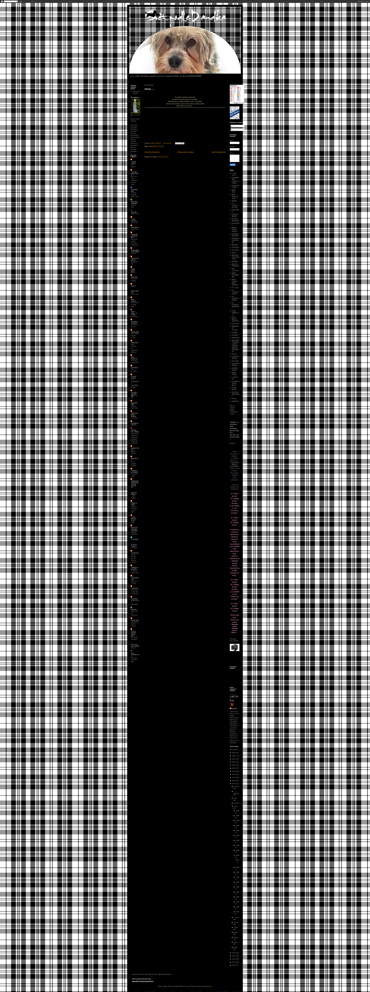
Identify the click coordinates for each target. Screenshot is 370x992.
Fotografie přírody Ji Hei (134, 235)
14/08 (237, 892)
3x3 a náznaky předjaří (133, 463)
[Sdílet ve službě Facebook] (181, 143)
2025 (234, 753)
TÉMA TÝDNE (234, 373)
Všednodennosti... (135, 578)
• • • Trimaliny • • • (135, 654)
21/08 (237, 850)
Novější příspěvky (152, 151)
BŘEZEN (133, 425)
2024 (234, 756)
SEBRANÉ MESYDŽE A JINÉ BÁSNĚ (134, 483)
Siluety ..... (149, 89)
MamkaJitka (135, 332)
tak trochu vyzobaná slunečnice (134, 529)
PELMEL (235, 332)
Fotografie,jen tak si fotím (135, 251)
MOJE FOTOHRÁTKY (235, 275)
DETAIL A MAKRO (235, 215)
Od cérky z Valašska (134, 393)
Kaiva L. (133, 286)
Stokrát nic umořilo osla (135, 571)
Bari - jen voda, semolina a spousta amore (134, 180)
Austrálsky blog (134, 190)
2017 (234, 777)
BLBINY (234, 201)
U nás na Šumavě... (134, 545)
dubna (236, 932)
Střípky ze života (134, 504)
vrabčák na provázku (134, 568)
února (236, 942)
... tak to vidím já (133, 162)
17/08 (237, 877)
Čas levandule (134, 370)
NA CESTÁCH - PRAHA (235, 298)
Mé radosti (134, 367)
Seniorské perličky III (134, 361)
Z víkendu (134, 548)
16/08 (237, 882)
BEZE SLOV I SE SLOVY (235, 196)
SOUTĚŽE (235, 361)
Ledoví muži (134, 294)
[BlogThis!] (178, 143)
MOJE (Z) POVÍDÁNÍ (235, 265)
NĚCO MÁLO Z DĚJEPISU (235, 319)
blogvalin (134, 212)
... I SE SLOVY (234, 174)
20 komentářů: (167, 143)
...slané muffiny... (134, 497)
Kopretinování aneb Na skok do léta (135, 592)
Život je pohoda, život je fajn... (133, 633)
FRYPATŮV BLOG (135, 259)
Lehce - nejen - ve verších (134, 313)
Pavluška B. (135, 423)
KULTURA (235, 250)
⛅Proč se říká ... (134, 396)
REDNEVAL (134, 459)
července (236, 917)
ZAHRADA (235, 401)
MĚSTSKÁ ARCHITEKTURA (235, 257)
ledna (235, 947)
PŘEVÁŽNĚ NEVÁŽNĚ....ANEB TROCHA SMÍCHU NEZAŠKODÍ (235, 345)
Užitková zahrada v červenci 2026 (134, 509)
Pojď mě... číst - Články (135, 431)
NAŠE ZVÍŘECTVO (235, 312)
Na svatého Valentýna (134, 638)
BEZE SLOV (233, 191)
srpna (235, 806)
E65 (132, 487)
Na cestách (235, 287)
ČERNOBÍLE (235, 211)
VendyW (234, 709)
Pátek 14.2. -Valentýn (135, 582)
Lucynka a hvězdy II (134, 322)
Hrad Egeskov (133, 165)
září (235, 803)
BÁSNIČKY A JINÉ (235, 186)
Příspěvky (235, 126)
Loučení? (134, 253)
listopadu (236, 793)
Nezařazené (235, 323)
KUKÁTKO (235, 247)
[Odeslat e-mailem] (176, 143)
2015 (234, 784)
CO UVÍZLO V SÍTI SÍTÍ (235, 205)
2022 (234, 762)
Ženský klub (135, 620)
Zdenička (134, 610)
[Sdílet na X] (180, 143)
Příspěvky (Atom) (163, 157)
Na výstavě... (135, 418)
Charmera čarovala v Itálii (134, 659)
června (236, 922)
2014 (234, 953)
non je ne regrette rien (234, 485)
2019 (234, 771)
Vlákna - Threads (133, 452)
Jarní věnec (134, 229)
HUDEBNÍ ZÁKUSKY (235, 235)
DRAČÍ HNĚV (133, 521)
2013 (234, 956)
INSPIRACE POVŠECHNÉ (235, 240)
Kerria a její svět (134, 291)
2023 (234, 759)
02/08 (237, 912)
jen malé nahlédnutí (134, 533)
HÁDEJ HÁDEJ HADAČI (234, 229)
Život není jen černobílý (135, 645)
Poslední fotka (133, 206)
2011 (234, 962)
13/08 (237, 897)
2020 (234, 768)
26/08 (237, 825)
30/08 (237, 816)
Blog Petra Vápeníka (134, 202)
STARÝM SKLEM (234, 369)
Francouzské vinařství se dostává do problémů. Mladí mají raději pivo (135, 438)
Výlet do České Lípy (134, 407)
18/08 (237, 872)
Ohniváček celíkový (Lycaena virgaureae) (134, 242)
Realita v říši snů (135, 449)
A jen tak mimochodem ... (134, 173)
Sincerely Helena (134, 493)
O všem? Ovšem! (133, 377)
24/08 (237, 835)
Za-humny (134, 599)
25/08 (237, 830)
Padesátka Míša (134, 403)
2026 (234, 749)
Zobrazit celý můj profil (234, 741)
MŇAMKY (235, 261)
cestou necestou (134, 220)
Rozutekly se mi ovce (134, 326)
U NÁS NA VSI (235, 378)
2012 (234, 959)
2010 (234, 965)
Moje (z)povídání (235, 269)
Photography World (136, 92)
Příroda (234, 354)
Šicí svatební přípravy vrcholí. (135, 335)
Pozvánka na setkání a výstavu (135, 624)
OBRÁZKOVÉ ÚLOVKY (156, 146)
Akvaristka (134, 316)
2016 (234, 780)
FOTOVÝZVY (235, 224)
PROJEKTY (235, 338)
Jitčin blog (134, 277)
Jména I (133, 648)
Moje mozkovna (134, 358)
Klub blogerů (133, 300)
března (236, 937)
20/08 (237, 855)
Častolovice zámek (134, 475)
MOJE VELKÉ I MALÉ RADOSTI (235, 282)
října (235, 798)
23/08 (237, 840)
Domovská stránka (186, 151)
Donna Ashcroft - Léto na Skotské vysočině (134, 558)
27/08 (237, 820)
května (236, 927)
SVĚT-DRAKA (133, 518)
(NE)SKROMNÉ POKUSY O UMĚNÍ (235, 180)
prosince (236, 786)
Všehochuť (134, 588)
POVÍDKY (235, 335)
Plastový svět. (135, 214)
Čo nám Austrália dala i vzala (134, 194)
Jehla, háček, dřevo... (133, 270)
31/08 (237, 811)
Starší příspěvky (218, 151)
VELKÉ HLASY (234, 389)
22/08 (237, 845)
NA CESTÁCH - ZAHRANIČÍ (235, 305)
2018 (234, 774)
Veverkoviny (135, 553)
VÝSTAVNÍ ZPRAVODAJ (235, 394)
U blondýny (134, 539)
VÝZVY (234, 399)
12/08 (237, 902)
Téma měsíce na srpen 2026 (135, 304)
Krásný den (134, 222)
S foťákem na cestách (134, 471)
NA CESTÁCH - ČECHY (235, 292)
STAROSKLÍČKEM (235, 364)
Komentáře (235, 130)
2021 (234, 765)
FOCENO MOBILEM (235, 219)
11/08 (237, 907)
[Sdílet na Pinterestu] (183, 143)
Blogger (209, 986)
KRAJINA (235, 245)
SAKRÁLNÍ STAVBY (235, 357)
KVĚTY (234, 252)
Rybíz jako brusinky (134, 280)
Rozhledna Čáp (134, 263)
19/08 (237, 867)
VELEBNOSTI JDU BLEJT (235, 383)
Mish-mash (134, 343)
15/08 (237, 887)
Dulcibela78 (135, 227)
